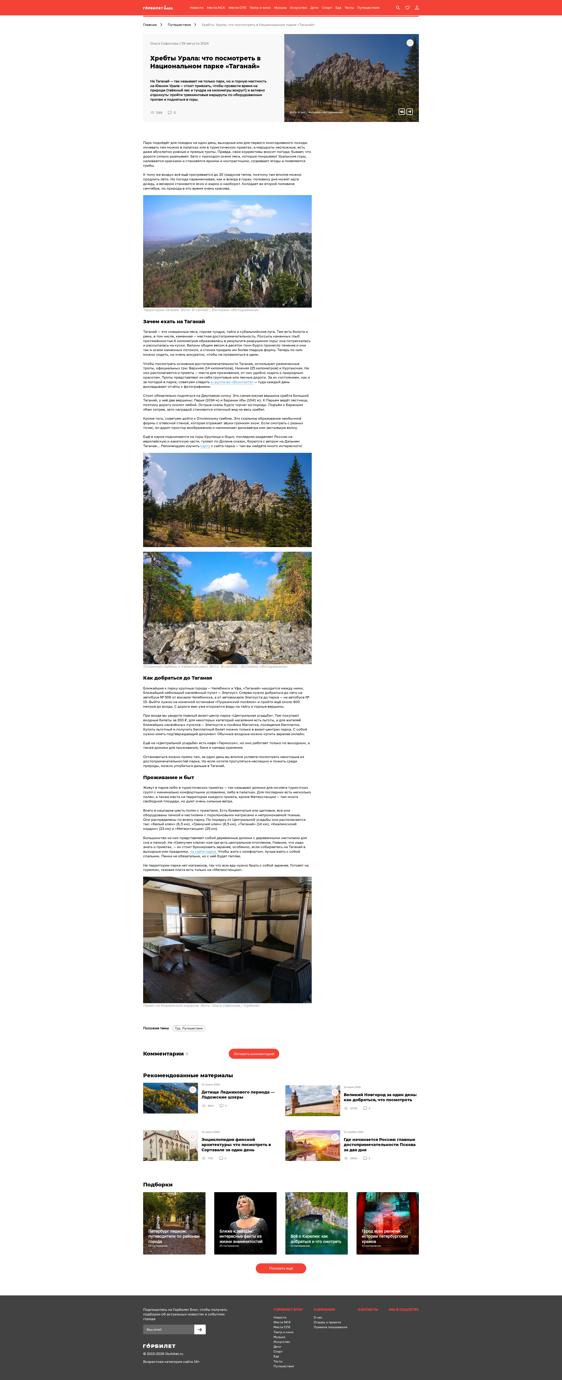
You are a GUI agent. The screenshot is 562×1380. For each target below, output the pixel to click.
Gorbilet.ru (174, 1353)
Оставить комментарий (254, 1054)
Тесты (349, 8)
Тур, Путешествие (189, 1028)
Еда (338, 8)
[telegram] (410, 112)
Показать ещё (281, 1268)
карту (205, 446)
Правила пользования (330, 1327)
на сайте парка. (203, 851)
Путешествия (368, 8)
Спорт (327, 8)
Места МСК (216, 8)
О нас (318, 1317)
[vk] (402, 112)
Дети (314, 8)
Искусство (298, 8)
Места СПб (237, 8)
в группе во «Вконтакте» (232, 382)
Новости (197, 8)
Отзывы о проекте (327, 1322)
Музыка (280, 8)
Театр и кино (260, 8)
